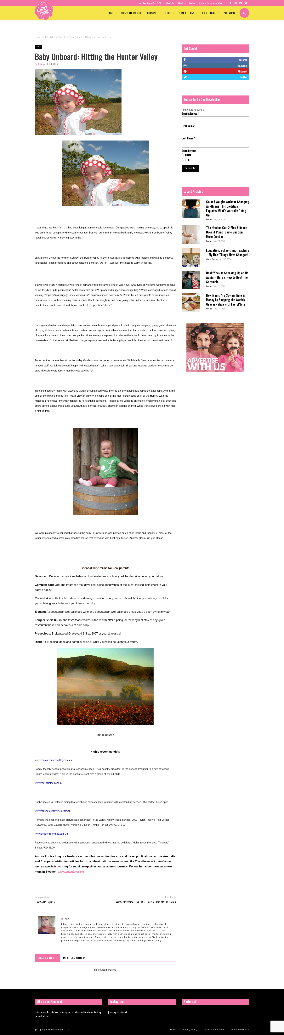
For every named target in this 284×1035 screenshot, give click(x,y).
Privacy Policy (190, 1029)
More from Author (74, 958)
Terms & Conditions (214, 1029)
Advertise (181, 3)
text (188, 160)
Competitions (186, 13)
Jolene (41, 64)
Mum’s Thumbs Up (131, 13)
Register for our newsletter (210, 3)
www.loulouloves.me (71, 871)
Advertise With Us (240, 1029)
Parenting (229, 13)
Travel (38, 46)
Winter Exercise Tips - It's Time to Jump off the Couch (146, 902)
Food (168, 13)
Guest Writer (212, 259)
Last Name (188, 138)
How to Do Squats (45, 902)
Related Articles (47, 958)
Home (111, 13)
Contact (192, 3)
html (188, 155)
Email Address (190, 113)
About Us (170, 3)
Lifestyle (152, 13)
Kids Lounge (209, 13)
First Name (189, 126)
